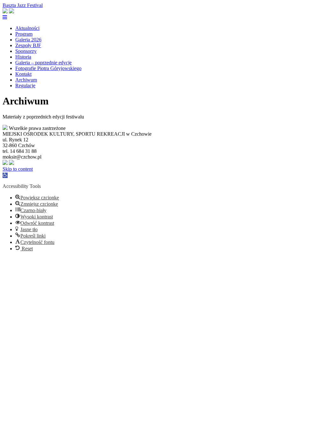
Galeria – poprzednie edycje (43, 62)
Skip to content (18, 169)
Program (23, 34)
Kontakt (23, 74)
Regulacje (25, 85)
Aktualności (27, 28)
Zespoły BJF (28, 45)
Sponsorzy (26, 51)
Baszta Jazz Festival (23, 5)
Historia (23, 57)
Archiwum (26, 79)
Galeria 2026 (28, 39)
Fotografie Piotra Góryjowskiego (48, 68)
